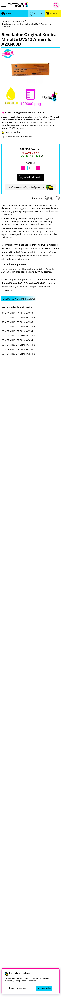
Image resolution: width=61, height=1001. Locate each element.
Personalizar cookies (18, 988)
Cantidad (30, 162)
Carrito (54, 13)
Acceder (38, 13)
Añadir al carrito (33, 177)
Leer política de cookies (25, 981)
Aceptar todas (44, 988)
